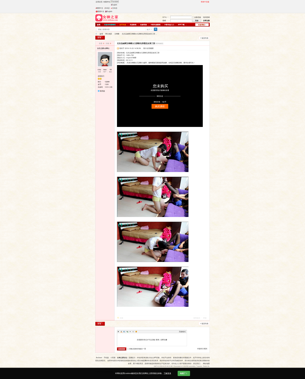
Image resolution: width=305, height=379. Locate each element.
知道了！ (184, 373)
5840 (105, 70)
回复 (121, 318)
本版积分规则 (202, 348)
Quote (130, 331)
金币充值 (122, 24)
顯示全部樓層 (148, 48)
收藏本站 (106, 1)
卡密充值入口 (169, 24)
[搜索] (155, 29)
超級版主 (101, 76)
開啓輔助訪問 (199, 2)
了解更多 (167, 373)
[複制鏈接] (159, 43)
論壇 (98, 24)
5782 (99, 70)
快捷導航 (201, 24)
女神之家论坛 (122, 357)
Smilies (136, 331)
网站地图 (206, 363)
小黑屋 (112, 357)
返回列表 (205, 38)
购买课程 (160, 106)
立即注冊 (206, 20)
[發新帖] (100, 38)
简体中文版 (205, 1)
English (114, 4)
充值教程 (133, 24)
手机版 (106, 357)
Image (124, 331)
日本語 (107, 8)
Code (133, 331)
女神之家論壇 (96, 33)
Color (121, 331)
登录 (157, 339)
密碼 (164, 20)
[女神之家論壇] (106, 17)
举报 (204, 318)
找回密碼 (206, 17)
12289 (107, 81)
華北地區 (108, 33)
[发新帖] (100, 324)
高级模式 (182, 331)
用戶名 (164, 17)
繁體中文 (99, 8)
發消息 (102, 91)
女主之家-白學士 (103, 48)
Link (127, 331)
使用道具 (196, 318)
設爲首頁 (99, 1)
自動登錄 (197, 17)
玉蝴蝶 (116, 33)
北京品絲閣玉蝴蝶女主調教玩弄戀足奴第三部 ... (139, 33)
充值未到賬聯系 (110, 24)
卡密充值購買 (155, 24)
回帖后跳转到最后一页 (137, 348)
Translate (114, 1)
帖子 (148, 29)
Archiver (99, 357)
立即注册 (163, 339)
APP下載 (181, 24)
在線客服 (143, 24)
